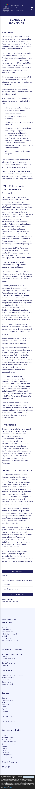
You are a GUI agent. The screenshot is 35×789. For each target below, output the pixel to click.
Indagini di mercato (9, 661)
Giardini (4, 750)
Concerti (5, 748)
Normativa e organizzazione (12, 654)
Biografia (5, 627)
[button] (32, 8)
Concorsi (5, 656)
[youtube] (3, 767)
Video (4, 702)
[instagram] (6, 767)
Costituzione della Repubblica (12, 675)
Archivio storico (7, 678)
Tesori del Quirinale (9, 742)
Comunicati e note (8, 700)
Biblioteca (5, 680)
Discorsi (4, 698)
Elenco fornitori (7, 663)
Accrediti (5, 711)
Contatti (5, 665)
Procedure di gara (8, 659)
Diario (4, 707)
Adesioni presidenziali (9, 634)
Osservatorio (6, 682)
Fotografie (5, 704)
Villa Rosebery (7, 757)
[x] (9, 767)
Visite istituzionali (8, 632)
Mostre (4, 746)
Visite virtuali (6, 739)
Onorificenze (6, 638)
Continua (29, 776)
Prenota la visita (7, 737)
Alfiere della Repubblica (10, 640)
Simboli (4, 636)
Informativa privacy (8, 787)
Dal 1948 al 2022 (8, 721)
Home (4, 735)
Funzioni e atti (7, 630)
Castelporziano (7, 755)
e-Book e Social (7, 684)
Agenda (4, 709)
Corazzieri (5, 752)
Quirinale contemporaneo (11, 744)
